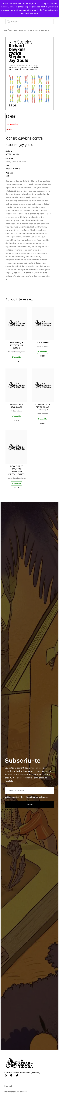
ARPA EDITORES (18, 161)
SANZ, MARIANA (42, 414)
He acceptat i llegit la (27, 797)
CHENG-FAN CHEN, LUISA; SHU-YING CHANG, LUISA (16, 478)
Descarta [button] (34, 13)
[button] (32, 284)
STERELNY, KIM (12, 154)
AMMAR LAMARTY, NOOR (16, 352)
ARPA (7, 161)
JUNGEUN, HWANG (42, 346)
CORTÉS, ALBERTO (16, 411)
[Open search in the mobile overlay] (29, 21)
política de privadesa (38, 797)
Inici (6, 30)
